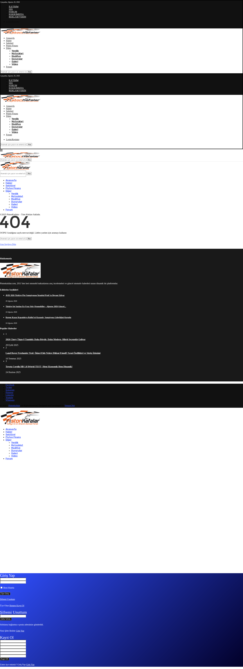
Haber (9, 40)
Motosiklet (17, 53)
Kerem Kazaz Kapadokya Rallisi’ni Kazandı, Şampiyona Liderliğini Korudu (38, 317)
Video (15, 64)
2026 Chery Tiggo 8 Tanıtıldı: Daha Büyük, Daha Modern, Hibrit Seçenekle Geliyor (46, 339)
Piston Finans (12, 45)
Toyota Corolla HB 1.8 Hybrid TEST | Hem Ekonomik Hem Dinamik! (39, 366)
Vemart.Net (70, 405)
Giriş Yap (20, 631)
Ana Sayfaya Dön (8, 244)
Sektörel (9, 43)
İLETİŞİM (13, 6)
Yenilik (15, 51)
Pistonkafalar (14, 405)
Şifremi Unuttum (7, 599)
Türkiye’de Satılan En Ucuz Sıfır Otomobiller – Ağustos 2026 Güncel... (36, 306)
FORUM (13, 12)
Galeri (15, 61)
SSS (11, 9)
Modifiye (16, 56)
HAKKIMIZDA (16, 14)
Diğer (8, 48)
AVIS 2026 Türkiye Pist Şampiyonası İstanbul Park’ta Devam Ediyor (35, 295)
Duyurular (17, 59)
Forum (9, 67)
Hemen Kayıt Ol (16, 605)
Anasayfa (10, 38)
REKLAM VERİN (17, 17)
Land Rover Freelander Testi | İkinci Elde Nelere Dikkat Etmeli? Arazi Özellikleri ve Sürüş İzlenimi (53, 353)
